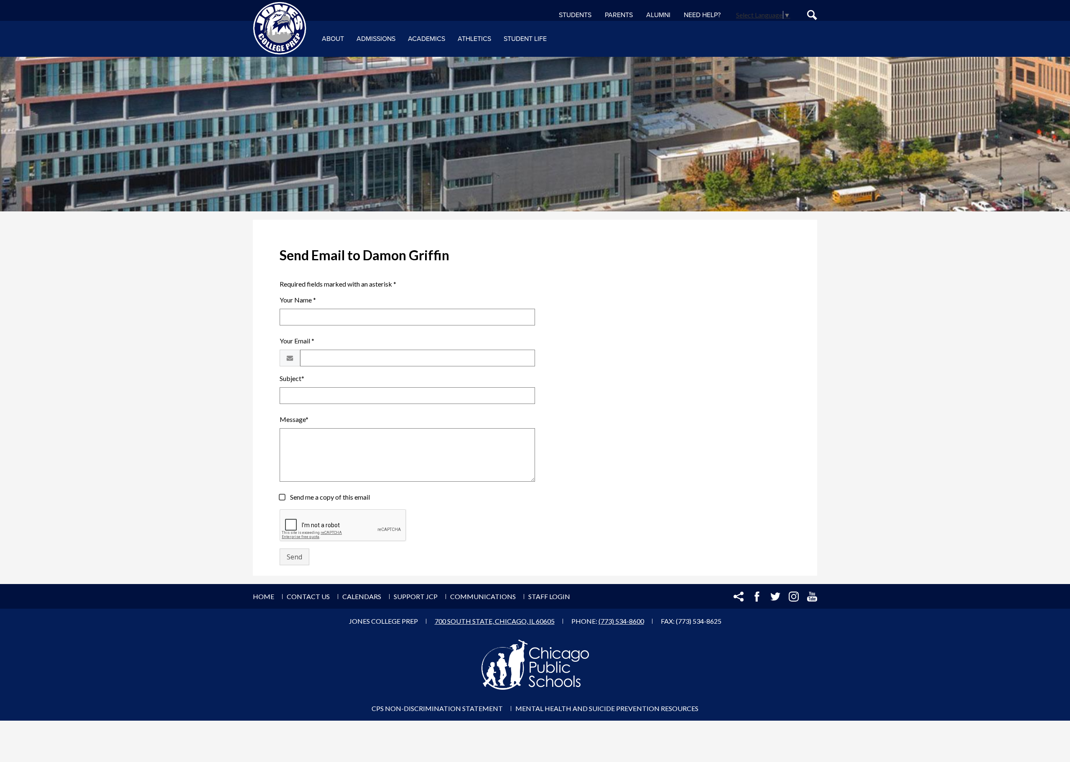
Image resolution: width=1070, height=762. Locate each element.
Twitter (775, 597)
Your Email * (297, 341)
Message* (294, 419)
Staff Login (549, 596)
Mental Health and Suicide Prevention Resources (606, 708)
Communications (483, 596)
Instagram (794, 597)
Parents (619, 15)
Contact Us (308, 596)
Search (812, 15)
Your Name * (298, 300)
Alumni (658, 15)
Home (263, 596)
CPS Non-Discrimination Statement (437, 708)
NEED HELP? (702, 15)
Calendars (361, 596)
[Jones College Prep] (279, 28)
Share (739, 597)
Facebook (757, 597)
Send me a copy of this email (329, 497)
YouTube (812, 597)
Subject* (292, 378)
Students (575, 15)
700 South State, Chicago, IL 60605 (495, 621)
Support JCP (416, 596)
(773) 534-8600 (621, 621)
